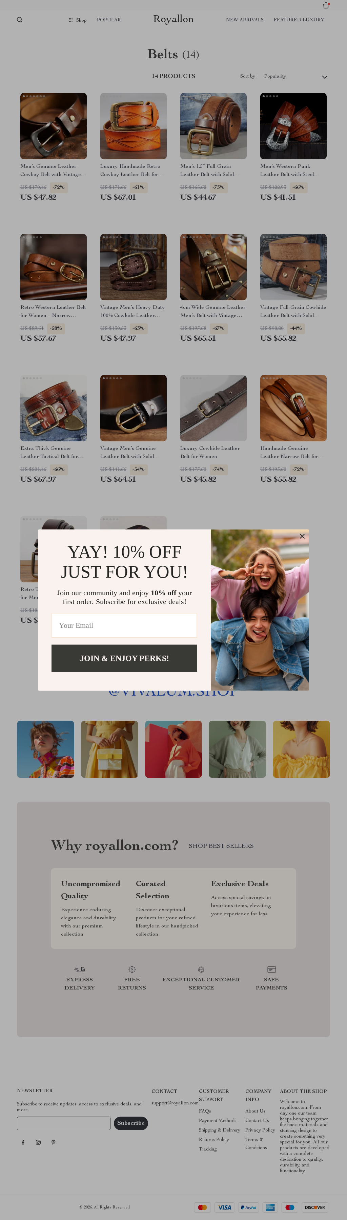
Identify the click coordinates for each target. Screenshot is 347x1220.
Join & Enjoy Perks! (124, 658)
